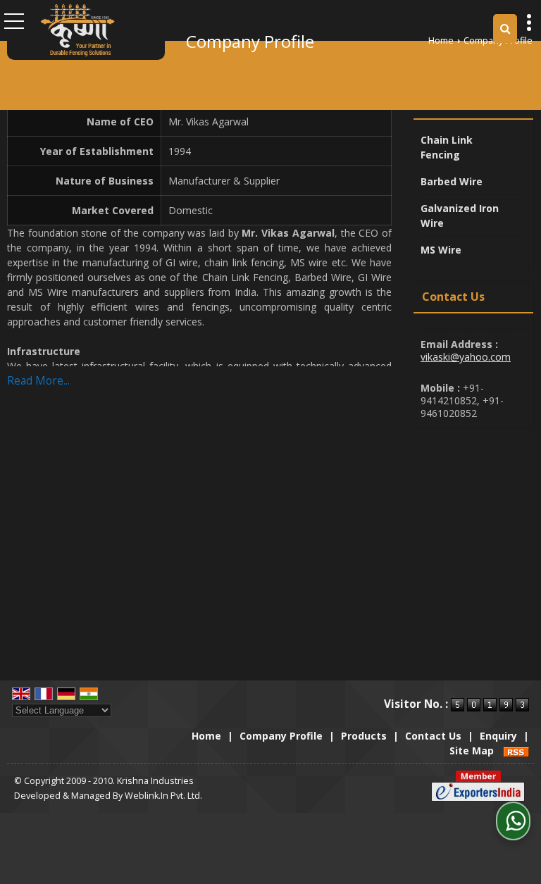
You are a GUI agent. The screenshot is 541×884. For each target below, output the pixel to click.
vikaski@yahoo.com (466, 356)
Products (447, 103)
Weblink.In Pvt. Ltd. (163, 796)
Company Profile (281, 735)
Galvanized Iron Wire (460, 215)
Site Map (471, 750)
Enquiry (498, 735)
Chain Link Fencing (447, 147)
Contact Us (433, 735)
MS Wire (441, 249)
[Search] (505, 28)
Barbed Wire (452, 181)
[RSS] (516, 750)
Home (441, 40)
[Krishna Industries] (77, 30)
